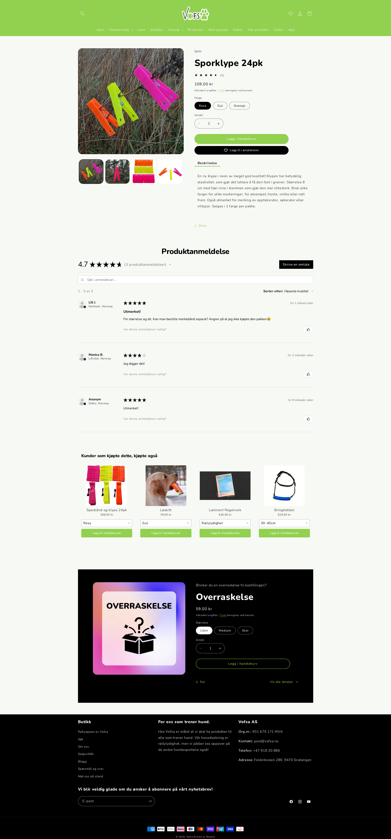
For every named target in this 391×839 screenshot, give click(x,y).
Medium (225, 630)
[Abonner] (150, 801)
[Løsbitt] (166, 485)
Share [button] (203, 226)
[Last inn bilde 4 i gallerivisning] (170, 171)
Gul (220, 106)
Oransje (239, 106)
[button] (82, 13)
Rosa (202, 106)
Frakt (221, 90)
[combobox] (106, 523)
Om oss (83, 747)
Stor (245, 630)
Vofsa (189, 836)
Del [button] (202, 682)
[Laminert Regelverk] (225, 485)
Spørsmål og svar (91, 769)
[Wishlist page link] (291, 14)
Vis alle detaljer (281, 682)
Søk (80, 739)
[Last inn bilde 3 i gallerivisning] (144, 171)
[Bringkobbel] (284, 485)
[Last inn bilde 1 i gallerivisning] (91, 171)
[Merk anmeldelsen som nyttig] (308, 329)
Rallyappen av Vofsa (93, 732)
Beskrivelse (207, 163)
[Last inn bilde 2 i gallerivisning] (117, 171)
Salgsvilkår (86, 754)
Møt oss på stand (90, 776)
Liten (204, 630)
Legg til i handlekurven (106, 533)
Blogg (82, 761)
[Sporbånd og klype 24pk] (106, 485)
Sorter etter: (273, 291)
